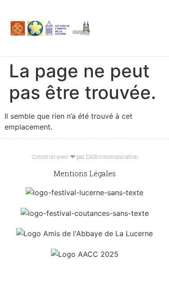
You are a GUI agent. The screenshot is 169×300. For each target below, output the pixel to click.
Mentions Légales (85, 173)
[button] (135, 28)
